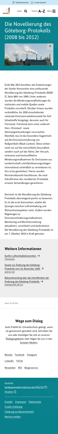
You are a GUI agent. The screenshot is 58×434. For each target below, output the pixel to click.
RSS (20, 367)
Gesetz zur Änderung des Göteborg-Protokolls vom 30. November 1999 (23, 268)
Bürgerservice (31, 367)
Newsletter (10, 367)
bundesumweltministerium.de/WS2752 (24, 387)
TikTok (19, 360)
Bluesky (8, 354)
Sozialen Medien (28, 342)
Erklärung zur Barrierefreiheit (19, 411)
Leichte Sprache (40, 2)
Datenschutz (35, 401)
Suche (19, 11)
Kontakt (9, 401)
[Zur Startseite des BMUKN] (5, 11)
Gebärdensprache (22, 2)
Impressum (20, 401)
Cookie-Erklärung (13, 406)
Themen (34, 12)
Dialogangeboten (15, 338)
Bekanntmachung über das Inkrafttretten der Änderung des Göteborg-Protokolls (27, 281)
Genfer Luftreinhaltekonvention (21, 257)
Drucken (9, 391)
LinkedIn (9, 360)
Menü (49, 11)
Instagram (32, 354)
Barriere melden (13, 416)
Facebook (19, 354)
